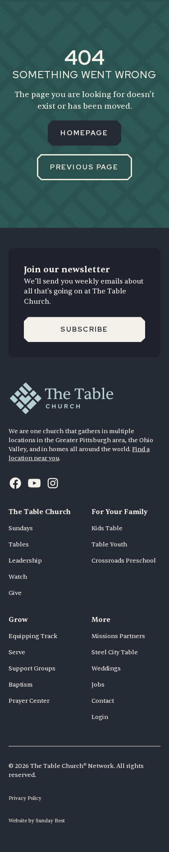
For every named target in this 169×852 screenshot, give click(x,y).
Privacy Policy (25, 798)
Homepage (84, 133)
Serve (17, 652)
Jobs (98, 684)
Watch (18, 577)
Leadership (25, 560)
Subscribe (84, 329)
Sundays (21, 528)
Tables (19, 544)
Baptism (20, 684)
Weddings (106, 668)
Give (15, 593)
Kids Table (107, 528)
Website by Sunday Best (37, 821)
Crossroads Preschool (123, 560)
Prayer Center (29, 701)
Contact (102, 701)
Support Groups (32, 668)
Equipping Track (33, 636)
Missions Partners (118, 636)
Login (99, 717)
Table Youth (109, 544)
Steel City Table (114, 652)
